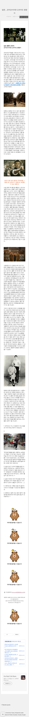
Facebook (15, 714)
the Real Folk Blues (10, 676)
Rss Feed (5, 714)
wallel (22, 712)
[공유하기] (9, 634)
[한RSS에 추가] (14, 626)
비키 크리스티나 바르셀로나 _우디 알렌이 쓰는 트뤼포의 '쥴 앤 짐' (11, 651)
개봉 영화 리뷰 (8, 641)
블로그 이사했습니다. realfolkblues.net (11, 679)
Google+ (24, 714)
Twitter (10, 714)
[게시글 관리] (11, 634)
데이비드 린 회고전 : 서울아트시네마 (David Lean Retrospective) (11, 659)
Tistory (12, 712)
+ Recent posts (5, 705)
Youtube (20, 714)
